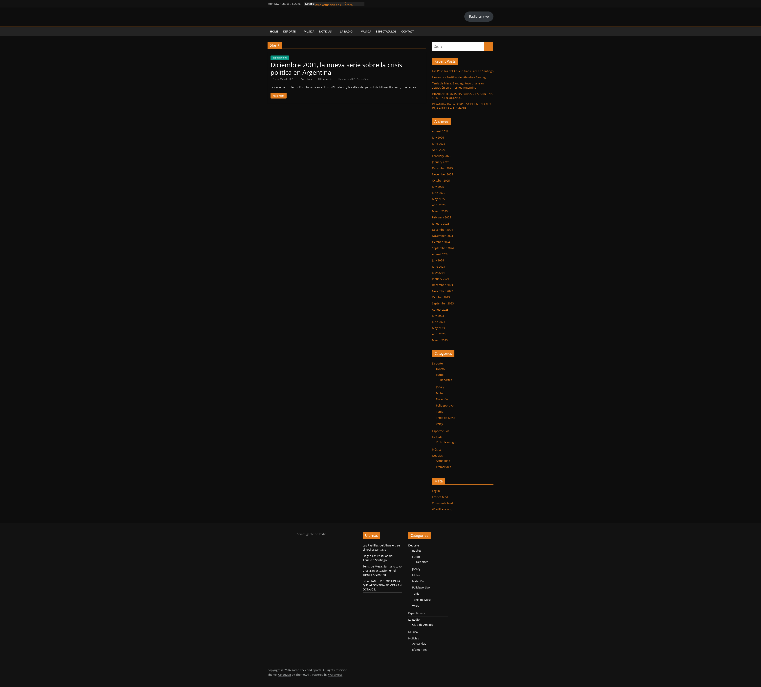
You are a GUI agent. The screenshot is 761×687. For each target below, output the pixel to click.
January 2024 (440, 279)
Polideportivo (444, 405)
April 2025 (439, 205)
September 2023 (443, 303)
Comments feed (442, 503)
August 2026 (440, 131)
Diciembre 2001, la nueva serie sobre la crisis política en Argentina (336, 68)
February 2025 (441, 217)
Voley (439, 424)
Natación (442, 399)
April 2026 (439, 150)
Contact (407, 31)
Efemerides (443, 467)
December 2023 (442, 285)
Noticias (325, 31)
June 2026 (438, 143)
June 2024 (438, 266)
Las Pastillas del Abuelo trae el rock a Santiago (462, 71)
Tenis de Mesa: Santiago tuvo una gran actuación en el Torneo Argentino (382, 571)
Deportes (446, 380)
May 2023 (438, 328)
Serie (360, 79)
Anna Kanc (307, 79)
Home (274, 31)
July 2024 (438, 260)
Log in (436, 491)
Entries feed (440, 497)
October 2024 (441, 242)
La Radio (346, 31)
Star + (367, 79)
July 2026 (438, 137)
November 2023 (442, 291)
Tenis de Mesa (445, 418)
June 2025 (438, 193)
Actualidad (443, 461)
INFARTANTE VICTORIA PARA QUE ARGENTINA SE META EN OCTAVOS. (382, 585)
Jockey (440, 387)
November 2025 (442, 174)
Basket (440, 368)
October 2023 (441, 297)
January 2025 (440, 223)
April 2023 (439, 334)
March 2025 (440, 211)
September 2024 (443, 248)
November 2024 (442, 236)
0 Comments (325, 79)
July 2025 (438, 186)
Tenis (439, 411)
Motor (440, 393)
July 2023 (438, 316)
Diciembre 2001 (347, 79)
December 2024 (442, 230)
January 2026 (440, 162)
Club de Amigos (446, 442)
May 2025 (438, 199)
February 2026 (441, 156)
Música (366, 31)
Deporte (289, 31)
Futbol (440, 375)
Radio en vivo (479, 16)
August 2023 (440, 309)
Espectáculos (386, 31)
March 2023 (440, 340)
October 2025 (441, 180)
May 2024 (438, 273)
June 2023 (438, 322)
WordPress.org (441, 509)
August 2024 (440, 254)
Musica (309, 31)
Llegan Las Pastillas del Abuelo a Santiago (459, 77)
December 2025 (442, 168)
